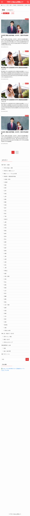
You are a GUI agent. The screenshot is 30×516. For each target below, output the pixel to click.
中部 (5, 227)
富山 (5, 239)
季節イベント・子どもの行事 (10, 173)
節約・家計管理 (7, 351)
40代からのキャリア (8, 342)
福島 (5, 199)
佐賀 (5, 310)
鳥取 (5, 284)
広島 (5, 279)
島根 (5, 287)
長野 (5, 242)
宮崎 (5, 321)
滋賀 (5, 273)
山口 (5, 290)
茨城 (5, 204)
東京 (5, 213)
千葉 (5, 216)
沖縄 (5, 327)
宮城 (5, 193)
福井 (5, 247)
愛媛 (5, 296)
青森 (5, 185)
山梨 (5, 222)
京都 (5, 259)
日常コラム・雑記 (8, 336)
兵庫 (5, 262)
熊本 (5, 319)
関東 (5, 202)
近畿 (5, 253)
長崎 (5, 313)
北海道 (5, 182)
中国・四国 (6, 276)
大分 (5, 316)
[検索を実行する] (27, 359)
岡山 (5, 282)
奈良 (5, 264)
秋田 (5, 187)
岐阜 (5, 233)
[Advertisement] (15, 439)
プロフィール (6, 354)
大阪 (5, 256)
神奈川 (5, 219)
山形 (5, 196)
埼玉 (5, 210)
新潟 (5, 236)
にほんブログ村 (5, 370)
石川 (5, 244)
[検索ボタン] (28, 2)
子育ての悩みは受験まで (15, 2)
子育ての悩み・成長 (8, 167)
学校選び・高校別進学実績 (10, 176)
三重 (5, 267)
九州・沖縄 (6, 304)
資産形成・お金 (7, 345)
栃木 (5, 207)
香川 (5, 293)
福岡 (5, 307)
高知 (5, 302)
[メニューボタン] (2, 2)
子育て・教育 (6, 164)
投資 (5, 348)
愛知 (5, 230)
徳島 (5, 299)
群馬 (5, 225)
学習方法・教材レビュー (9, 170)
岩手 (5, 190)
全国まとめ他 (7, 330)
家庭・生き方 (7, 339)
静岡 (5, 250)
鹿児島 (5, 324)
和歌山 (5, 270)
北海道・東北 (6, 13)
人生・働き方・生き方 (8, 333)
